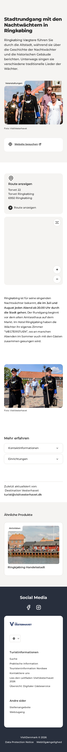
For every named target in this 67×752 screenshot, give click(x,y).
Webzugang (17, 712)
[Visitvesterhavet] (21, 624)
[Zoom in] (57, 270)
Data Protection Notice (19, 742)
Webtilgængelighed (49, 742)
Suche (13, 658)
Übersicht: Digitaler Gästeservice (30, 686)
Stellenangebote (20, 707)
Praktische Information (24, 663)
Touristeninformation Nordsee (28, 668)
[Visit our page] (28, 607)
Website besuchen (26, 144)
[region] (33, 251)
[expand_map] (57, 222)
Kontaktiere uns (20, 673)
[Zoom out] (57, 279)
